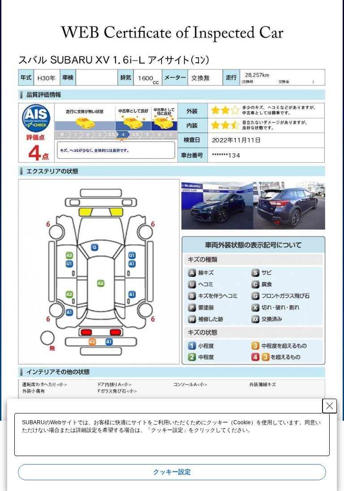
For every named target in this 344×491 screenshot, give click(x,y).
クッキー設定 (172, 471)
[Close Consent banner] (329, 406)
